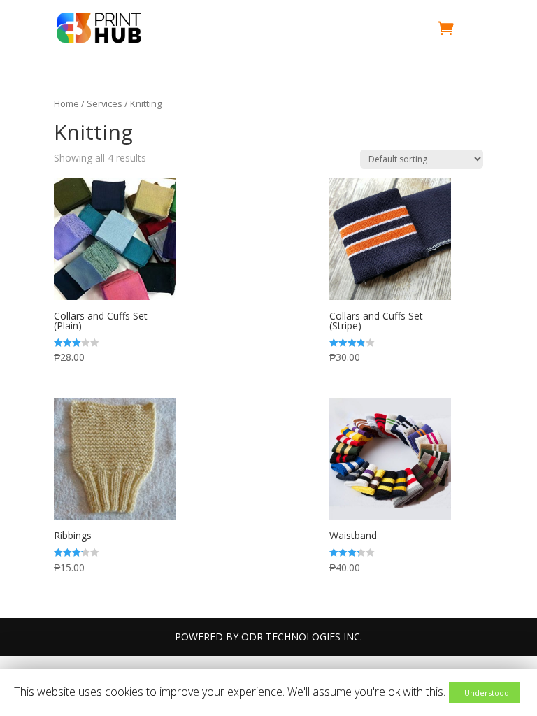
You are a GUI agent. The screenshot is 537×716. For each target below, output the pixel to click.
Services (104, 103)
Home (66, 103)
